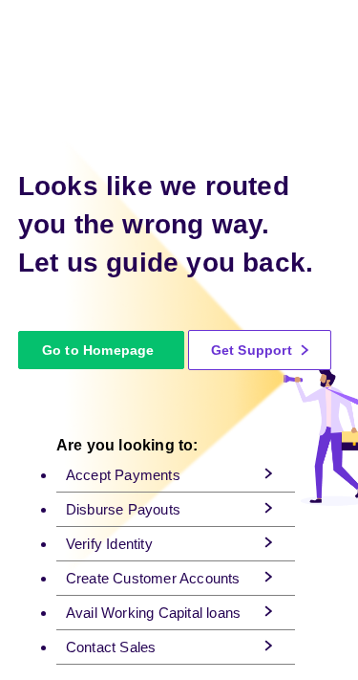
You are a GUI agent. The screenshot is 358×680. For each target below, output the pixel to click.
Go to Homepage (98, 350)
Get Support (253, 350)
